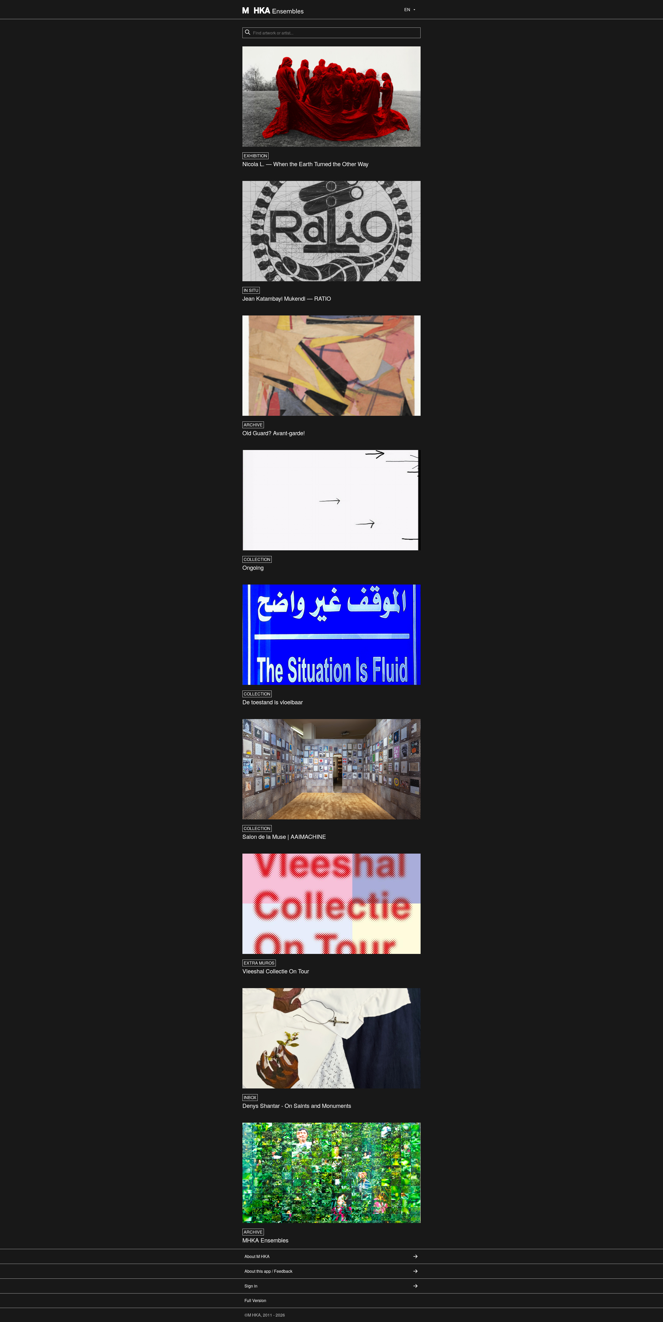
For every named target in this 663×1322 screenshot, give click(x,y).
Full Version (255, 1300)
